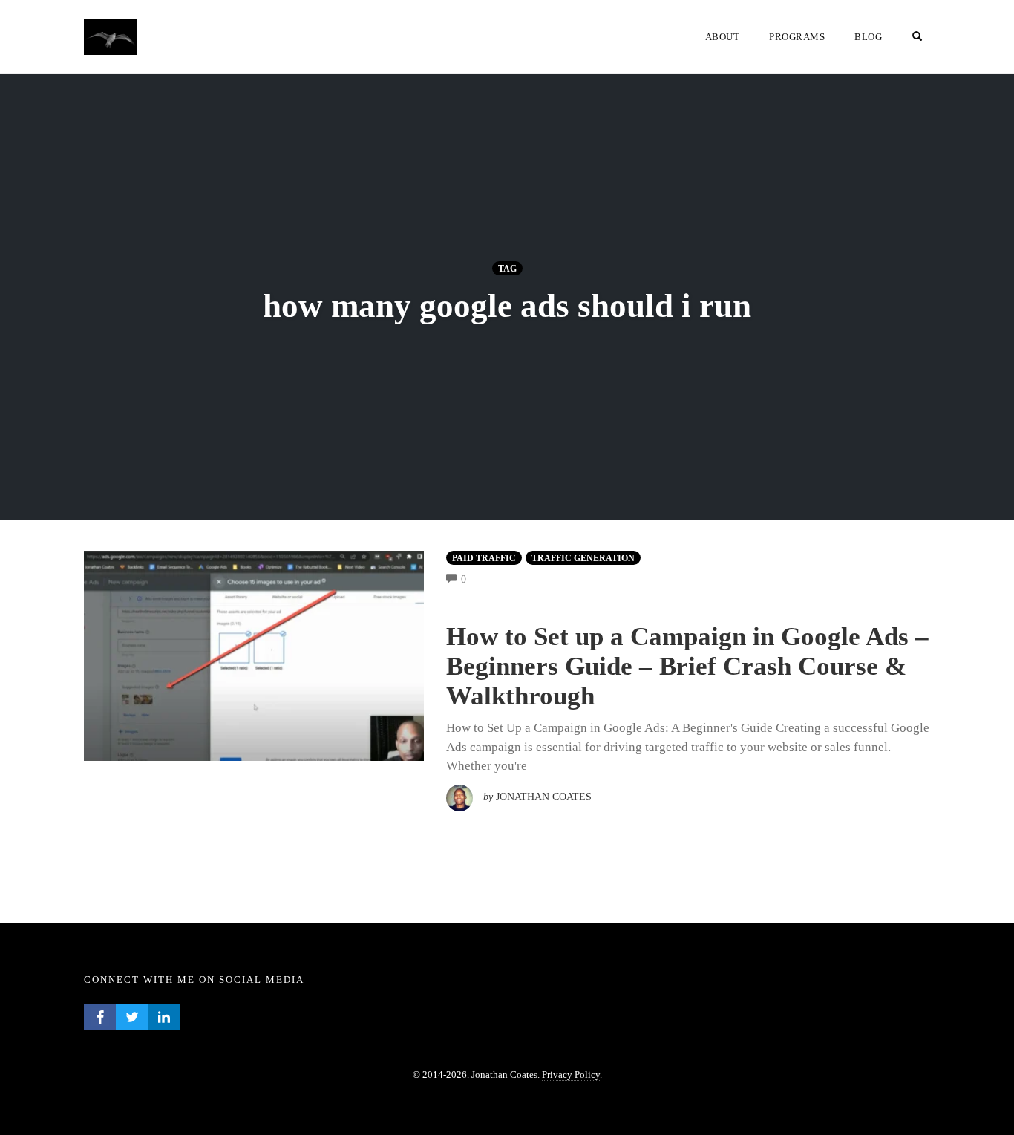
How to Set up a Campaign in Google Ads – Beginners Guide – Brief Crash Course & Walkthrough (687, 666)
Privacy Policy (571, 1074)
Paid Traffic (484, 558)
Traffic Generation (583, 558)
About (722, 36)
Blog (868, 36)
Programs (797, 36)
